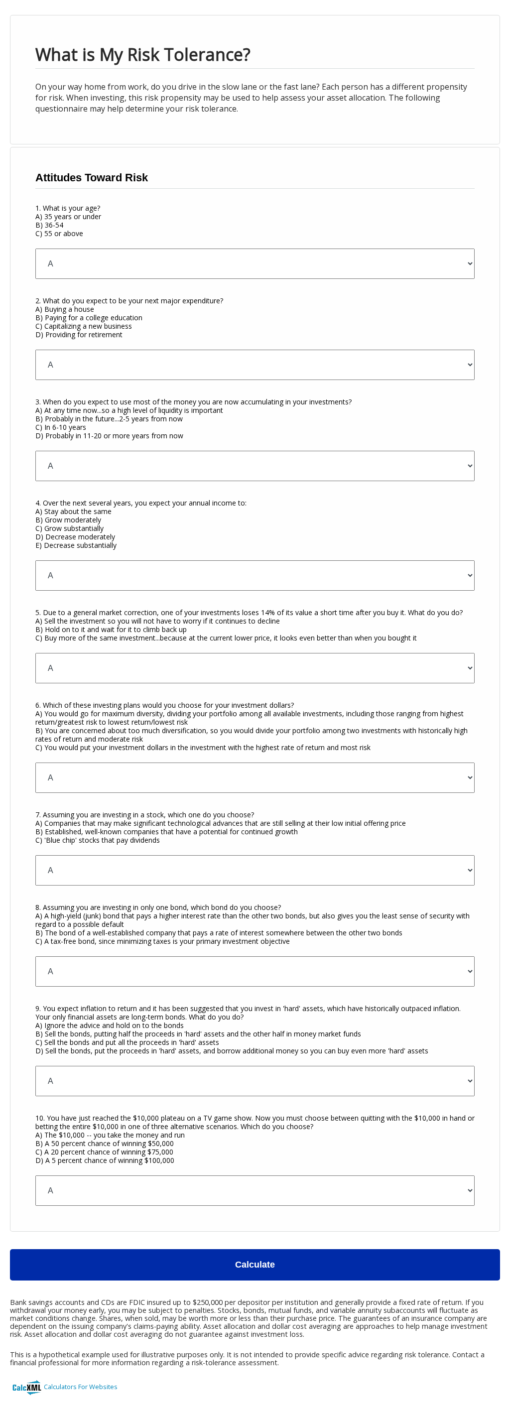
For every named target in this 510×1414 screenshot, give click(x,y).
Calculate (255, 1265)
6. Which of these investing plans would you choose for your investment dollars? (251, 726)
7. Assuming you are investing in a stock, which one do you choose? (220, 827)
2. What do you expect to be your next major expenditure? (129, 317)
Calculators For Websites (81, 1386)
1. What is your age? (68, 220)
